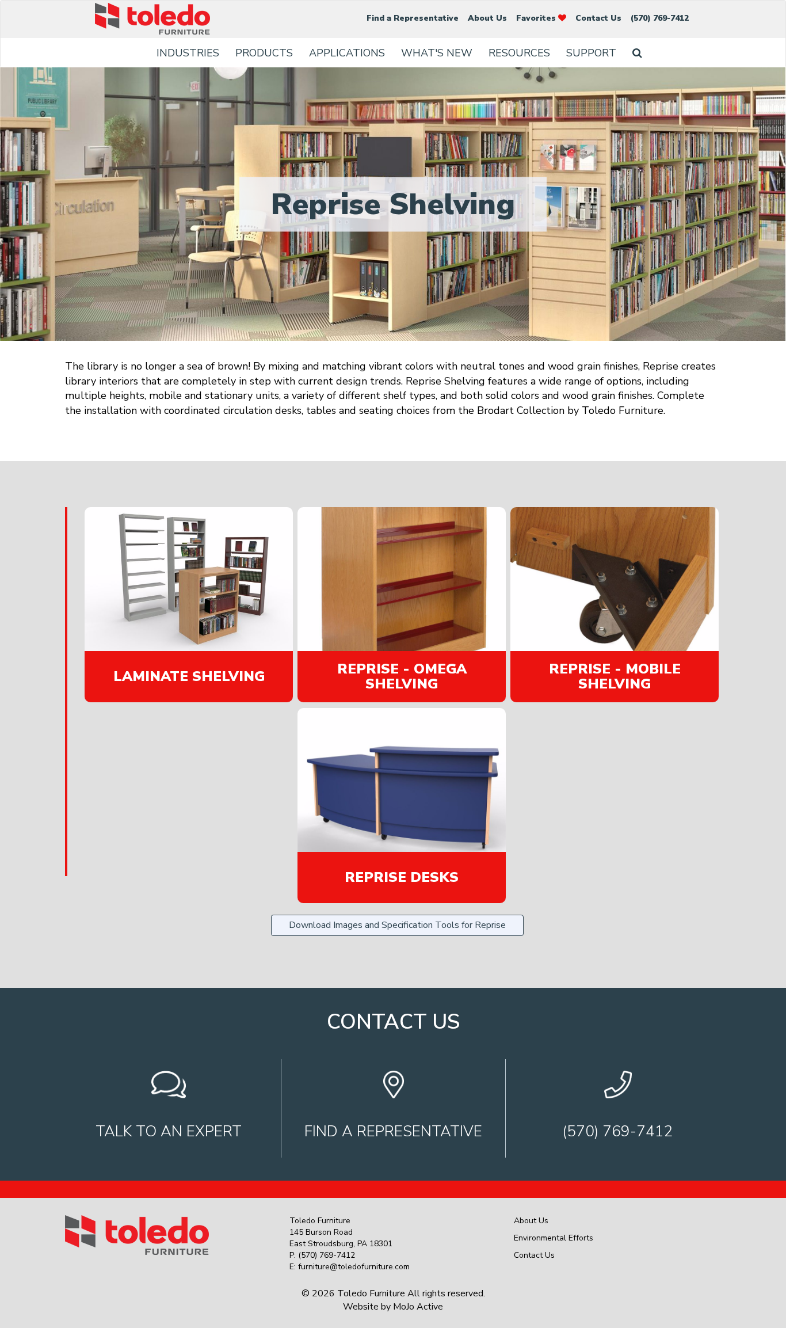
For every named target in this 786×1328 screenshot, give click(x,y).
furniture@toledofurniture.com (354, 1266)
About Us (487, 18)
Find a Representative (413, 18)
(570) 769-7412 (660, 18)
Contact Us (598, 18)
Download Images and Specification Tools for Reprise (397, 925)
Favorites (537, 18)
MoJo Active (418, 1306)
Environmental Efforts (553, 1237)
